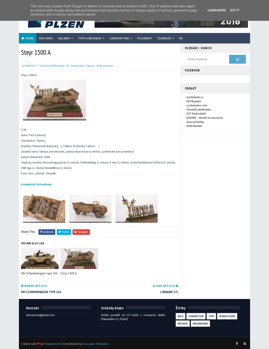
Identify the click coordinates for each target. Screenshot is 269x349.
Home (29, 38)
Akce (180, 316)
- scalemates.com (196, 105)
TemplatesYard (53, 344)
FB (181, 38)
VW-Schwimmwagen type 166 (39, 273)
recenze (183, 323)
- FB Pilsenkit (193, 101)
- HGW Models (193, 126)
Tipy (211, 316)
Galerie (64, 38)
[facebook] (237, 344)
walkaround (200, 323)
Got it (235, 10)
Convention (119, 38)
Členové (164, 38)
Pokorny (90, 65)
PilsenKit (145, 38)
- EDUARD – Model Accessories (204, 118)
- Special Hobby (194, 122)
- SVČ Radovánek (195, 113)
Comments (106, 65)
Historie (46, 38)
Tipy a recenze (89, 38)
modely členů (77, 65)
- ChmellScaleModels (198, 109)
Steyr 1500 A (68, 273)
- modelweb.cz (194, 97)
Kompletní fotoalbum (36, 184)
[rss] (245, 344)
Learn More (217, 10)
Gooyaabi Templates (96, 344)
